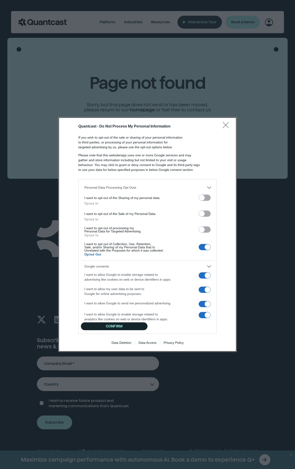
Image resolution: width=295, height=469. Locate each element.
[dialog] (147, 234)
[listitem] (147, 187)
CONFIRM (114, 326)
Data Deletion (121, 342)
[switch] (205, 198)
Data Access (147, 342)
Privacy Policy (174, 342)
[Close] (227, 126)
